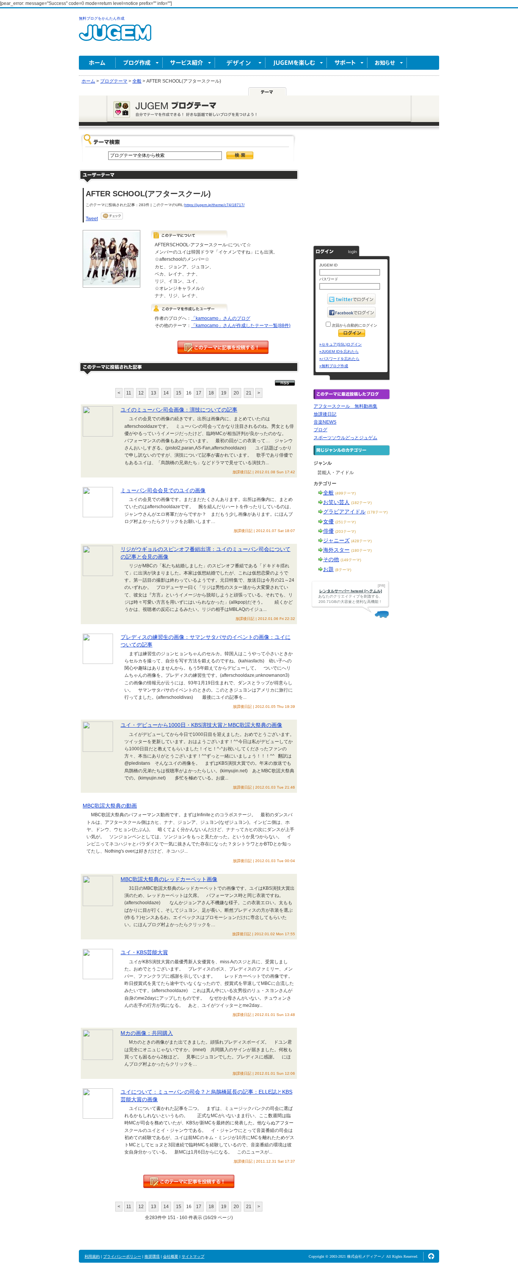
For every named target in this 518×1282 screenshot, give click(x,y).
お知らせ (387, 63)
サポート (347, 63)
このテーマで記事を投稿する (222, 347)
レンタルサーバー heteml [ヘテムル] (350, 591)
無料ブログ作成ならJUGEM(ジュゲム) (115, 37)
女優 (328, 521)
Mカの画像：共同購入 (147, 1033)
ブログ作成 (139, 63)
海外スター (336, 550)
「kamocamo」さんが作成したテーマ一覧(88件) (240, 325)
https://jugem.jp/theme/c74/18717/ (214, 205)
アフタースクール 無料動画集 (345, 406)
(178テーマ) (377, 512)
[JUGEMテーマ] (267, 91)
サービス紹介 (189, 63)
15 (178, 393)
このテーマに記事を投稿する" (188, 1181)
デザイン (240, 63)
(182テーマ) (361, 503)
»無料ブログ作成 (333, 366)
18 (211, 393)
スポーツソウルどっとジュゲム (345, 437)
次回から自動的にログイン (354, 325)
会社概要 (170, 1256)
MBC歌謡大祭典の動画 (110, 806)
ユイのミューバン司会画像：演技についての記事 (179, 410)
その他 (331, 559)
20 (236, 393)
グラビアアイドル (344, 512)
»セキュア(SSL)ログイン (340, 344)
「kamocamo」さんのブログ (220, 318)
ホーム (97, 63)
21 (248, 393)
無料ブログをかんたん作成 (101, 18)
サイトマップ (193, 1256)
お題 (328, 569)
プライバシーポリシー (122, 1256)
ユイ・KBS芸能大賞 (144, 952)
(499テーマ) (345, 493)
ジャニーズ (336, 540)
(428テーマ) (361, 541)
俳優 (328, 531)
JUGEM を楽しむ (296, 63)
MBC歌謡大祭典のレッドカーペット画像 (169, 879)
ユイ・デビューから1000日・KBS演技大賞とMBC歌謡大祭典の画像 (201, 725)
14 (166, 393)
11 (128, 393)
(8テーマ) (343, 570)
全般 (328, 493)
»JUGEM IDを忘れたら (339, 351)
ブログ (320, 429)
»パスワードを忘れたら (339, 359)
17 (198, 393)
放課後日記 (325, 414)
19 (223, 393)
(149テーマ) (351, 560)
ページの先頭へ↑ (431, 1256)
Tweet (92, 218)
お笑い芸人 (336, 502)
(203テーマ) (345, 531)
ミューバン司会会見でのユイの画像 (163, 490)
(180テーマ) (361, 550)
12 (141, 393)
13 (153, 393)
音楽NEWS (325, 422)
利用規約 (92, 1256)
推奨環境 (152, 1256)
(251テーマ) (345, 522)
